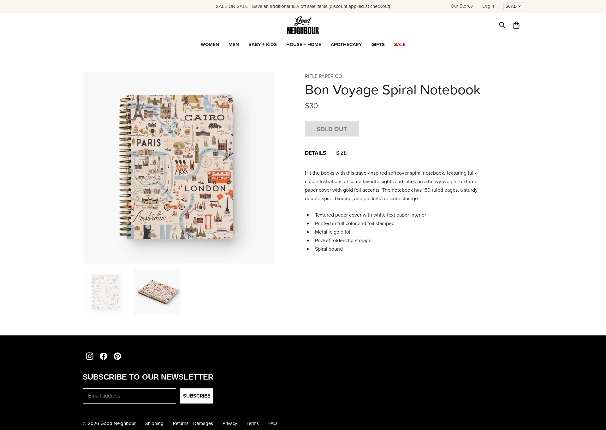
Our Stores (462, 6)
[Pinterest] (117, 356)
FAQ (272, 423)
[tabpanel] (393, 211)
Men (234, 44)
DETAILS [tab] (315, 153)
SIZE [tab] (341, 153)
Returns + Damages (193, 423)
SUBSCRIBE (196, 395)
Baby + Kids (262, 44)
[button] (502, 25)
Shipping (154, 423)
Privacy (230, 423)
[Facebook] (103, 356)
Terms (253, 423)
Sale (400, 44)
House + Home (303, 44)
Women (210, 44)
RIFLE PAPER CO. (324, 76)
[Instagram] (90, 356)
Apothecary (346, 44)
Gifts (378, 44)
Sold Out (332, 129)
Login (488, 6)
